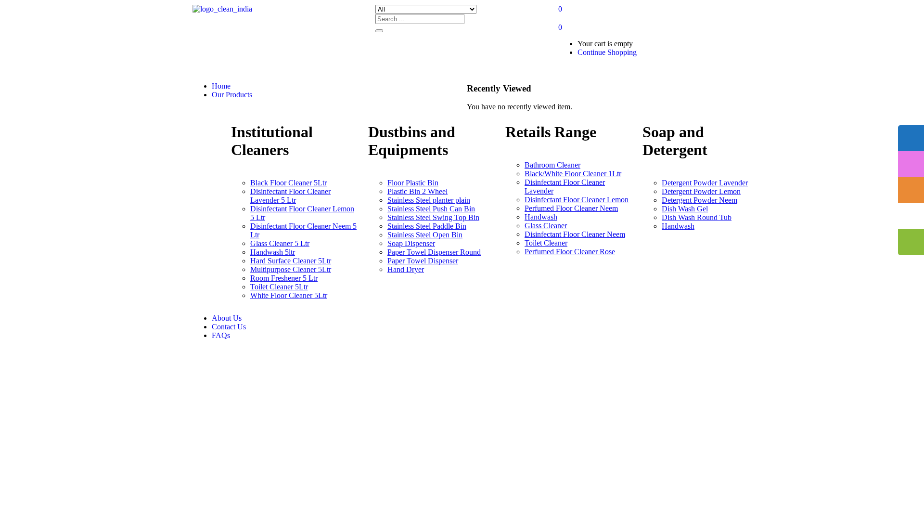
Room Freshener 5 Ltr (284, 278)
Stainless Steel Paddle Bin (426, 226)
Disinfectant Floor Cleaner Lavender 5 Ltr (290, 195)
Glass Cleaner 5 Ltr (279, 243)
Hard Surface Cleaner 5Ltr (290, 261)
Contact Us (229, 327)
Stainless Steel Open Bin (424, 235)
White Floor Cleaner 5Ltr (288, 295)
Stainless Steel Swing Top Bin (433, 217)
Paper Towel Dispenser (422, 261)
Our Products (232, 95)
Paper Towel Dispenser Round (434, 252)
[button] (560, 27)
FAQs (221, 335)
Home (221, 86)
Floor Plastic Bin (412, 183)
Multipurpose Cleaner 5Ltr (290, 269)
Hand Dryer (405, 269)
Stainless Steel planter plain (428, 200)
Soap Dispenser (411, 243)
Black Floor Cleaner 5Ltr (288, 183)
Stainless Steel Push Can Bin (431, 209)
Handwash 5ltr (272, 252)
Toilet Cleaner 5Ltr (279, 287)
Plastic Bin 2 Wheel (417, 191)
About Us (227, 318)
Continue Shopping (607, 52)
